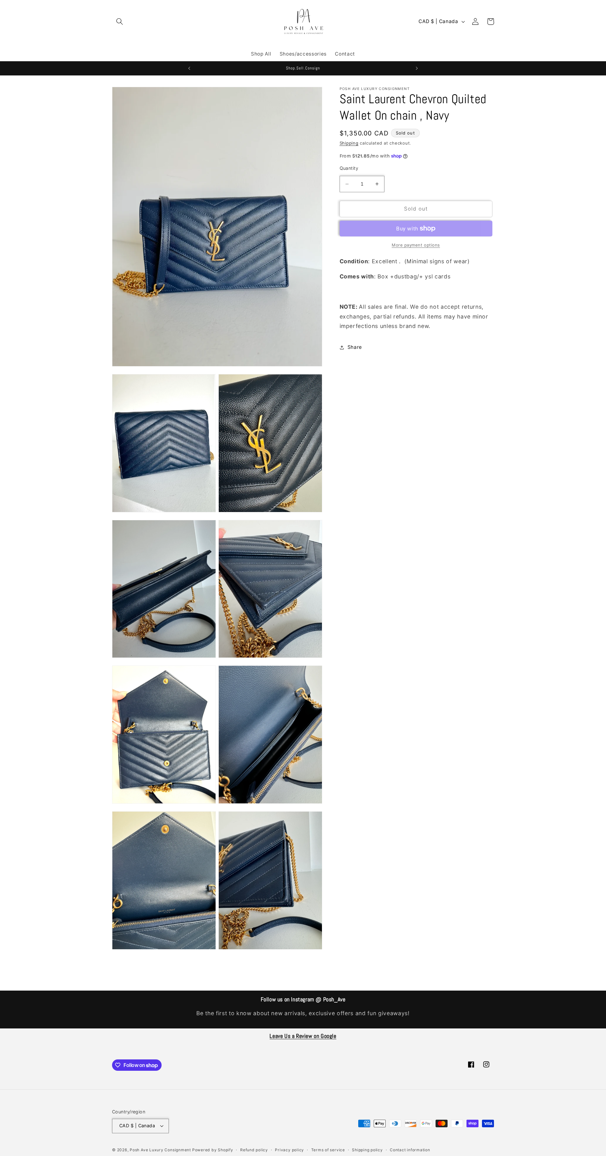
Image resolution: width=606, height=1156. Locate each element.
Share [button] (355, 347)
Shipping (349, 143)
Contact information (410, 1149)
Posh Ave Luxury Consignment (161, 1149)
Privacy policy (289, 1149)
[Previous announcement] (189, 68)
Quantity (349, 168)
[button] (119, 21)
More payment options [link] (416, 244)
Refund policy (254, 1149)
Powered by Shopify (212, 1149)
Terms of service (328, 1149)
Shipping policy (367, 1149)
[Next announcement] (417, 68)
